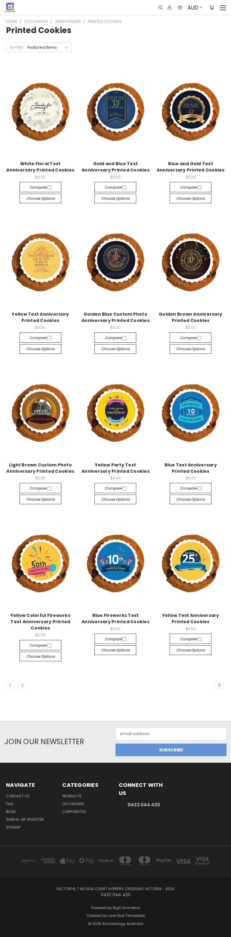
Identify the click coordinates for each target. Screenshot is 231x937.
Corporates (74, 811)
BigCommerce (126, 907)
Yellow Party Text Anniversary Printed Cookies (115, 468)
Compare (38, 187)
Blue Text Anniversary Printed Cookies (191, 468)
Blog (11, 811)
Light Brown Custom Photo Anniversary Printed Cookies (40, 468)
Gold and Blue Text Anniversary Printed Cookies (115, 167)
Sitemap (13, 827)
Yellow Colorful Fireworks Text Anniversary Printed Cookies (40, 621)
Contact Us (17, 796)
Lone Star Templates (126, 915)
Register (35, 819)
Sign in (13, 819)
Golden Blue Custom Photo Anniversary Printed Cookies (115, 317)
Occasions (73, 803)
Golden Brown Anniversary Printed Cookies (190, 317)
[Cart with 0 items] (211, 7)
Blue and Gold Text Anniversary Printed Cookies (191, 167)
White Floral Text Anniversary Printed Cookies (40, 167)
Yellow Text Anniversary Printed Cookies (40, 317)
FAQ (9, 803)
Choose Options (40, 198)
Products (72, 796)
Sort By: (17, 47)
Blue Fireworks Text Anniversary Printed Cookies (115, 618)
